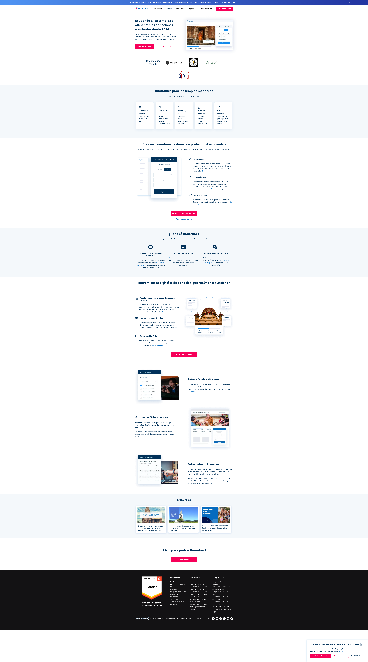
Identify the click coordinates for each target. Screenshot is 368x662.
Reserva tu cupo (229, 2)
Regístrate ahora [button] (225, 9)
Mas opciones (355, 655)
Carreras (173, 589)
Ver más (341, 651)
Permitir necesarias (340, 656)
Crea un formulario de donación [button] (184, 213)
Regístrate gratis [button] (144, 46)
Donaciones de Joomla (220, 607)
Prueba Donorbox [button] (184, 560)
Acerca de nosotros (177, 584)
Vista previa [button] (166, 46)
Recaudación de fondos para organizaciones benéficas (198, 606)
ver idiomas (192, 391)
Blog (172, 587)
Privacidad (174, 597)
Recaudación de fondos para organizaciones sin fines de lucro (198, 594)
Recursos (179, 9)
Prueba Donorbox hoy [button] (184, 354)
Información (175, 578)
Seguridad (174, 599)
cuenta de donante (214, 189)
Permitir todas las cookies (320, 656)
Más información (208, 171)
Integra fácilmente (176, 258)
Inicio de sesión (206, 9)
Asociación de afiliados (178, 602)
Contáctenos (175, 582)
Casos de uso (195, 578)
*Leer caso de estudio (184, 219)
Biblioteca (173, 604)
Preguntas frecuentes (178, 592)
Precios (169, 9)
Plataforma (158, 9)
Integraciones (218, 578)
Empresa (191, 9)
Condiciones (174, 594)
